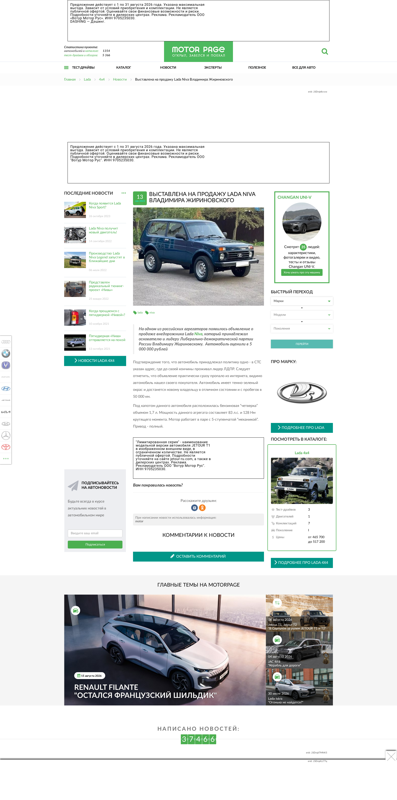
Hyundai (4, 388)
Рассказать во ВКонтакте (194, 507)
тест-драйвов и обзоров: (81, 55)
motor (139, 521)
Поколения (282, 328)
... (123, 193)
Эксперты (213, 67)
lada (140, 312)
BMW (4, 353)
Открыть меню (66, 72)
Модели (280, 314)
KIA (4, 412)
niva (152, 312)
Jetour (4, 400)
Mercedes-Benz (4, 435)
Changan (4, 365)
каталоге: (92, 51)
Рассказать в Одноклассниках (202, 507)
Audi (4, 341)
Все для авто (303, 67)
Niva (198, 334)
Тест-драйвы (83, 67)
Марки (279, 301)
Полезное (257, 67)
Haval (4, 377)
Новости (168, 67)
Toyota (4, 447)
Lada (4, 423)
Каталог (123, 67)
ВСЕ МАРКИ (6, 457)
